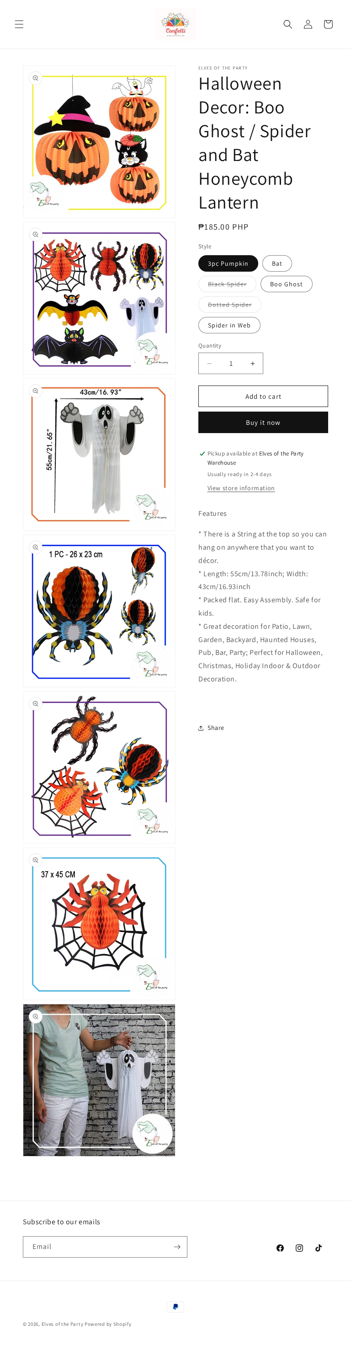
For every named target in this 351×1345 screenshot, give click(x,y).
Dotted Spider (234, 306)
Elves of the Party (63, 1324)
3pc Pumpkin (228, 263)
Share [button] (215, 727)
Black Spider (232, 285)
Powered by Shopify (108, 1324)
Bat (277, 263)
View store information (241, 488)
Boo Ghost (286, 284)
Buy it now (263, 422)
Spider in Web (229, 325)
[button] (19, 24)
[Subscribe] (177, 1247)
